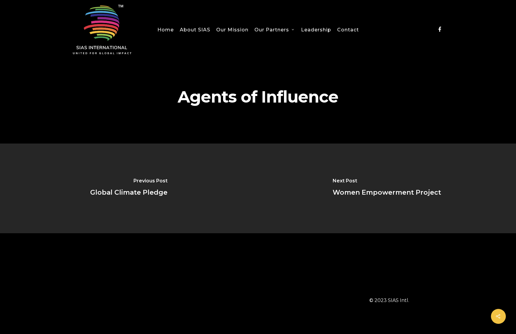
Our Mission (232, 30)
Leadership (316, 30)
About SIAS (195, 30)
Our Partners (271, 30)
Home (165, 30)
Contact (348, 30)
